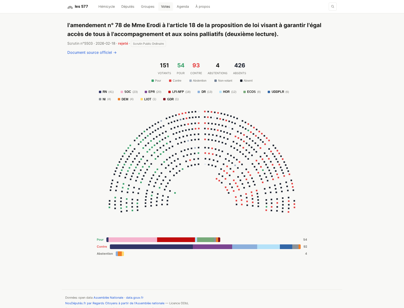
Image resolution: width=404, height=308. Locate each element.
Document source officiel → (92, 52)
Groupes (148, 6)
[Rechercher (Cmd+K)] (333, 7)
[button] (236, 204)
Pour (158, 80)
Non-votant (225, 80)
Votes (165, 6)
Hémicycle (106, 6)
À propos (202, 6)
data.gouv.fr (135, 297)
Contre (177, 80)
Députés (127, 6)
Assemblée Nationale (108, 297)
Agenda (183, 6)
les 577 (81, 6)
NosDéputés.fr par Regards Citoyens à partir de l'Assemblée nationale (114, 303)
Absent (248, 80)
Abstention (199, 80)
